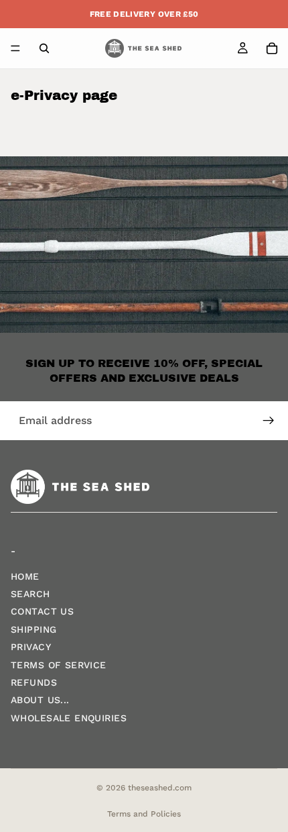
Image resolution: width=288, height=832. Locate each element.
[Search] (44, 48)
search (30, 593)
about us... (40, 700)
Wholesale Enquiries (69, 718)
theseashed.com (160, 787)
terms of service (58, 665)
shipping (33, 629)
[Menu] (15, 48)
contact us (42, 612)
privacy (31, 647)
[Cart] (272, 48)
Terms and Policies (144, 814)
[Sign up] (269, 421)
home (25, 576)
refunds (34, 682)
